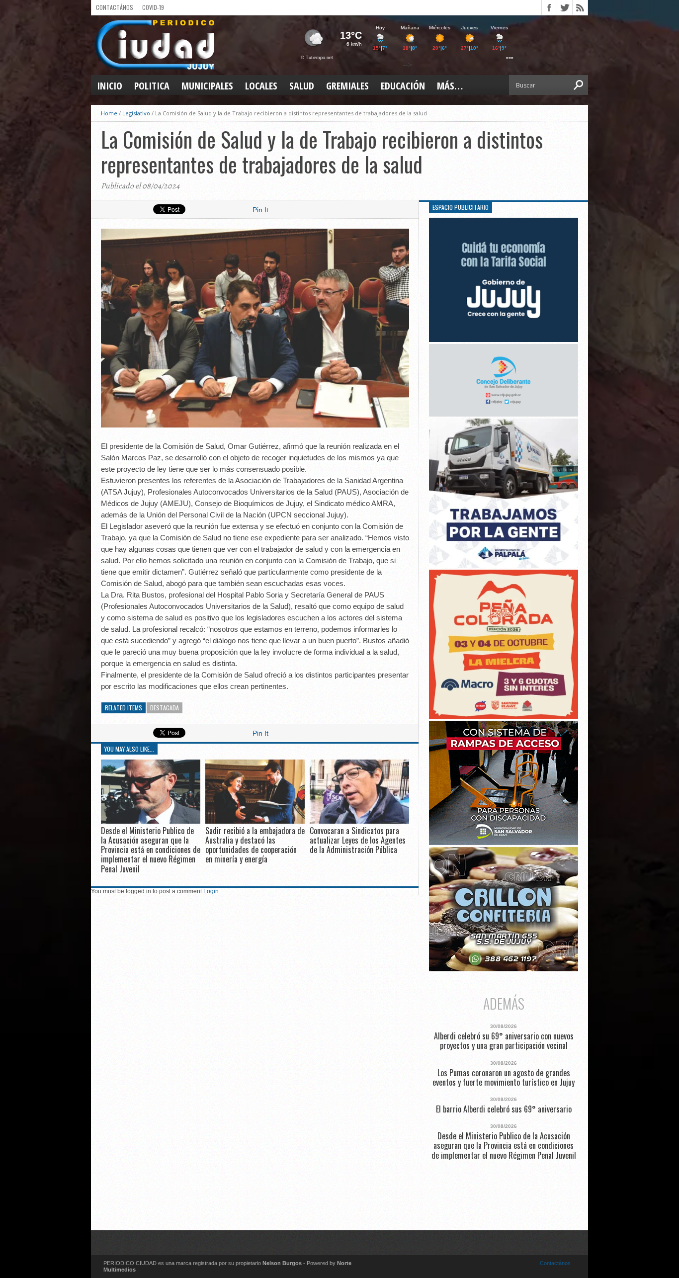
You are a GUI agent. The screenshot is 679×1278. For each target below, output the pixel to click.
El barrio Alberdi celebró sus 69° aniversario (504, 1109)
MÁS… (450, 85)
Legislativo (136, 113)
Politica (152, 85)
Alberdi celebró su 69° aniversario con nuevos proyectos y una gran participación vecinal (504, 1040)
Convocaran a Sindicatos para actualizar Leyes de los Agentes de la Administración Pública (358, 840)
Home (109, 113)
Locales (261, 85)
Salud (301, 85)
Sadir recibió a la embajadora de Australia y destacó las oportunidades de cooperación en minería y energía (255, 845)
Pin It (260, 210)
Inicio (109, 85)
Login (211, 891)
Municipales (207, 85)
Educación (403, 85)
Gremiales (347, 85)
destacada (164, 707)
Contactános (555, 1263)
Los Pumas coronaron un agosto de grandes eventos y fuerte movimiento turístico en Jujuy (503, 1077)
